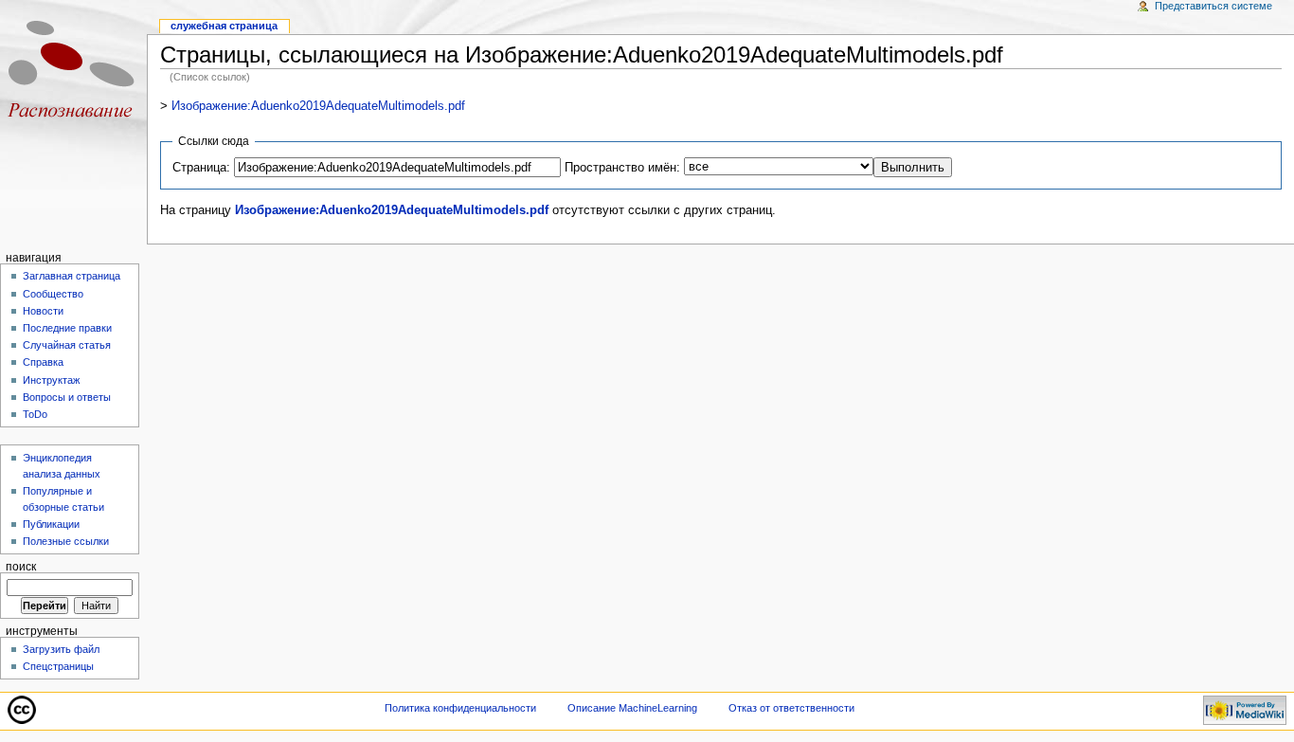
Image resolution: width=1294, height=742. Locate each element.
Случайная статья (67, 345)
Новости (43, 311)
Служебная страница (224, 25)
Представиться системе (1213, 5)
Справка (43, 362)
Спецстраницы (58, 666)
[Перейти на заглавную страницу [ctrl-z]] (73, 73)
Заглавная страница (71, 275)
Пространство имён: (622, 167)
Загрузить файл (61, 649)
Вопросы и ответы (67, 397)
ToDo (35, 414)
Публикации (51, 524)
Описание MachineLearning (632, 708)
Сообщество (53, 293)
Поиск (21, 566)
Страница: (201, 167)
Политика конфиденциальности (460, 708)
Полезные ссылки (66, 541)
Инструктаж (51, 380)
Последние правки (67, 328)
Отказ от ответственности (791, 708)
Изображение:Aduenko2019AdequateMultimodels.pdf (318, 106)
